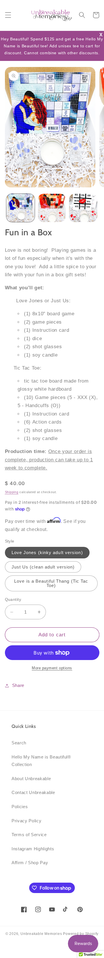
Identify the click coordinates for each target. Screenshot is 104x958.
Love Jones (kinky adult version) (47, 552)
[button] (8, 15)
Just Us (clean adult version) (43, 566)
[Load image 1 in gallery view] (20, 208)
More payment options (52, 668)
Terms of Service (29, 834)
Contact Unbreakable (33, 792)
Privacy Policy (26, 820)
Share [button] (18, 685)
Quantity (13, 599)
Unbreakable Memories (41, 934)
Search (19, 742)
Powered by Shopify (81, 934)
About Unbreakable (31, 778)
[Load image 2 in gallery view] (52, 208)
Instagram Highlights (33, 848)
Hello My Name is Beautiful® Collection (41, 760)
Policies (20, 806)
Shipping (11, 492)
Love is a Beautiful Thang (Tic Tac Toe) (51, 583)
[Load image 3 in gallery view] (83, 208)
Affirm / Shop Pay (30, 862)
